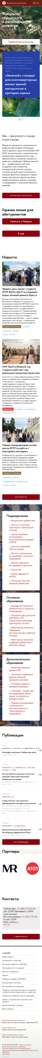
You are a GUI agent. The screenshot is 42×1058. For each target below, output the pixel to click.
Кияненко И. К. (21, 767)
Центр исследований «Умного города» (19, 547)
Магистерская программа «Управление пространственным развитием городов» (22, 631)
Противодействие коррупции (13, 986)
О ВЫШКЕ (6, 953)
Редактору (5, 1057)
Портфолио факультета (21, 195)
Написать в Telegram (21, 221)
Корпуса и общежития (10, 971)
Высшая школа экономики (16, 3)
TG (8, 924)
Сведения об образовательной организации (18, 996)
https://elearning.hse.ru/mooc (13, 1035)
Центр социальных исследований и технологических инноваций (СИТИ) (21, 538)
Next (37, 119)
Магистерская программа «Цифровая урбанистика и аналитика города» (21, 642)
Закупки (5, 975)
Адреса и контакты (25, 1045)
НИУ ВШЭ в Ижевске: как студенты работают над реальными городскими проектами (21, 370)
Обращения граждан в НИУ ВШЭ (14, 979)
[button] (14, 949)
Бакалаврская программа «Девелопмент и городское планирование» (21, 608)
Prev (3, 119)
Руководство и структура (11, 960)
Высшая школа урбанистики (23, 520)
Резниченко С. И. (8, 767)
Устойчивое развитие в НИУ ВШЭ (14, 964)
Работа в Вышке (7, 1009)
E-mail (21, 233)
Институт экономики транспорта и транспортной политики (21, 527)
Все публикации (21, 842)
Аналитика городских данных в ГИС (19, 669)
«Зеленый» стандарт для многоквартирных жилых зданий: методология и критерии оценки (21, 694)
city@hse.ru (13, 922)
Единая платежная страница (12, 1005)
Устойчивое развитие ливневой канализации (19, 685)
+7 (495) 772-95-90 (26, 908)
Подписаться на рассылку (21, 41)
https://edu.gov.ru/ (9, 1027)
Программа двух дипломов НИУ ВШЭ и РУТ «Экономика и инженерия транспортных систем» (22, 619)
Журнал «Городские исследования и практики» (20, 564)
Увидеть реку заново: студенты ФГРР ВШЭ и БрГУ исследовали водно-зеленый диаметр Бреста (19, 292)
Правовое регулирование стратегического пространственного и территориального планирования (21, 708)
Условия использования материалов (14, 1047)
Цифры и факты (8, 957)
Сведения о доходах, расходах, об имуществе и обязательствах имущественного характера (19, 991)
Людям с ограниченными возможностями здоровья (17, 1000)
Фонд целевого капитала (11, 983)
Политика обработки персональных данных (16, 1048)
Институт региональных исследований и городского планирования (21, 556)
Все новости (21, 497)
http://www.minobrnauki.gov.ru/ (13, 1020)
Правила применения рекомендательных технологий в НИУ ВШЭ (20, 1051)
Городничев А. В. (20, 826)
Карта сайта (6, 1054)
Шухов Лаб (16, 569)
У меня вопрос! (21, 937)
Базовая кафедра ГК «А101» (19, 575)
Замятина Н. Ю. (8, 797)
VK (4, 924)
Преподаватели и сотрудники (13, 968)
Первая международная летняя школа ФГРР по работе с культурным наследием (19, 448)
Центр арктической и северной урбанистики (19, 582)
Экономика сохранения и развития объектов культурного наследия (21, 677)
